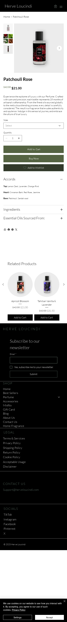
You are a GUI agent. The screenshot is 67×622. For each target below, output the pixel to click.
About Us (9, 418)
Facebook (10, 524)
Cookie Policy (11, 457)
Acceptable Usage (14, 462)
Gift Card (9, 409)
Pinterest (9, 528)
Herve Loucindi (18, 6)
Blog (6, 413)
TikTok (8, 514)
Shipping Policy (12, 448)
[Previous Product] (3, 284)
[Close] (62, 603)
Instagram (10, 519)
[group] (33, 296)
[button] (55, 6)
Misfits (7, 405)
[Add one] (19, 138)
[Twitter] (16, 229)
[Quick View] (20, 284)
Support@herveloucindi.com (21, 490)
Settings (18, 617)
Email (13, 354)
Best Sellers (10, 393)
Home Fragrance (13, 426)
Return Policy (11, 452)
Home (7, 389)
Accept (49, 617)
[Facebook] (8, 229)
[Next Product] (64, 284)
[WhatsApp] (5, 229)
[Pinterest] (12, 229)
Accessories (10, 401)
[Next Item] (59, 48)
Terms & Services (14, 438)
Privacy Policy (12, 443)
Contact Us (10, 422)
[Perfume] (59, 397)
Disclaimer (10, 466)
